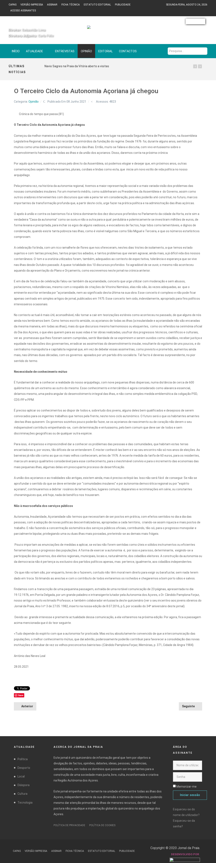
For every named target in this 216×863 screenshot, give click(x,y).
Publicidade (123, 4)
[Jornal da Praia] (108, 29)
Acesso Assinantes (23, 10)
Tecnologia (25, 802)
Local (21, 776)
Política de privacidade (69, 825)
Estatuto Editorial (97, 4)
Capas (12, 4)
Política (23, 759)
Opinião (33, 101)
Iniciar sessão (190, 795)
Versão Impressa (31, 4)
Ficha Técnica (70, 4)
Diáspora (24, 785)
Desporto (24, 767)
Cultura (22, 793)
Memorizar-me (186, 786)
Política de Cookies (102, 825)
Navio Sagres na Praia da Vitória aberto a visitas (77, 66)
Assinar (52, 4)
